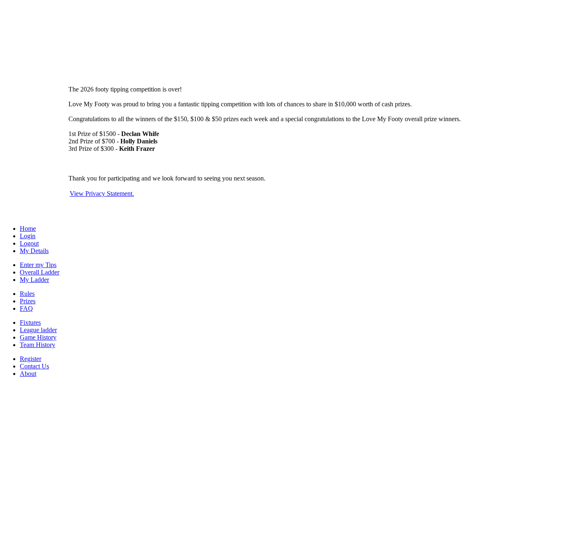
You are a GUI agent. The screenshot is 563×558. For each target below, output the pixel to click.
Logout (29, 243)
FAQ (26, 308)
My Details (34, 250)
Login (27, 235)
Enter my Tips (38, 264)
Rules (27, 293)
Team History (37, 344)
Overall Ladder (39, 272)
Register (30, 358)
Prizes (27, 301)
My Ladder (34, 279)
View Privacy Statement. (102, 193)
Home (28, 228)
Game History (38, 337)
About (28, 373)
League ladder (38, 329)
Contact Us (34, 366)
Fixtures (30, 322)
